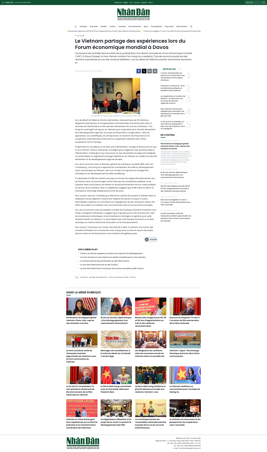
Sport (146, 26)
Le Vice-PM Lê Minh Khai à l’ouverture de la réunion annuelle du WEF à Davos (112, 268)
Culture (112, 26)
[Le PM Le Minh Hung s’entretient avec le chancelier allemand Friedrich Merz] (116, 375)
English (125, 2)
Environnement (134, 26)
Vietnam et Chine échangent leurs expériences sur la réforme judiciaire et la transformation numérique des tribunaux (82, 423)
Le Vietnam (84, 277)
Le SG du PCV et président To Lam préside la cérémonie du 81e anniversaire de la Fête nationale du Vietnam (80, 390)
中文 (131, 2)
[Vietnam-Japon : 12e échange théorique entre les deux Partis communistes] (185, 339)
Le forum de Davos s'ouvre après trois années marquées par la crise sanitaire (112, 257)
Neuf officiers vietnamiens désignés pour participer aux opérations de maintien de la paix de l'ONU (173, 112)
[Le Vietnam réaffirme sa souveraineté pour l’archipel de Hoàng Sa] (185, 375)
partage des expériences (98, 277)
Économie (94, 26)
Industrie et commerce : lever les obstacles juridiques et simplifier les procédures (173, 88)
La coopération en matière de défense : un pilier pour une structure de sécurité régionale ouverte (173, 99)
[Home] (76, 26)
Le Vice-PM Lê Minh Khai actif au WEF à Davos (99, 265)
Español (144, 2)
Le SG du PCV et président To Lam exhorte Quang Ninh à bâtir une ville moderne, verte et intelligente (173, 125)
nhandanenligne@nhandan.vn (190, 448)
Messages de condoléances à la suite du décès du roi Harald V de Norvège (115, 353)
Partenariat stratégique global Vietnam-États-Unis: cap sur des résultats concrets (175, 146)
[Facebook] (138, 71)
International (181, 26)
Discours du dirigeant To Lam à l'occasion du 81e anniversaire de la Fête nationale (175, 202)
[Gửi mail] (149, 71)
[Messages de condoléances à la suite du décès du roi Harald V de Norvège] (116, 339)
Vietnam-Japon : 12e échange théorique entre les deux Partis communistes (184, 353)
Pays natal (169, 26)
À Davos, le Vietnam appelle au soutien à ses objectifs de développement (111, 253)
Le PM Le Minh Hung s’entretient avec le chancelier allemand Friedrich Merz (116, 389)
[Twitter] (144, 71)
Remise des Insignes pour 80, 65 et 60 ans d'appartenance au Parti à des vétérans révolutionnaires (175, 188)
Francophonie (156, 26)
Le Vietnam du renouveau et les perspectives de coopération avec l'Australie (184, 422)
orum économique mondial (119, 277)
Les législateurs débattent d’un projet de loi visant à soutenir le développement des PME (116, 422)
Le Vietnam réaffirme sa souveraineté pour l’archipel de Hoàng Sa (184, 389)
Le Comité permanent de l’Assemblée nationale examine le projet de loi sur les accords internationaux (150, 423)
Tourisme (122, 26)
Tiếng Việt (117, 2)
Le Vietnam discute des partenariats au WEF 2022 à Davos (104, 261)
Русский (137, 2)
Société (104, 26)
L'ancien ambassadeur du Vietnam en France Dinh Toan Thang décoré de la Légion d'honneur (173, 76)
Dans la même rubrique (83, 292)
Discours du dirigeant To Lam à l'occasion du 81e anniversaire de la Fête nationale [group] (174, 31)
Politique (83, 26)
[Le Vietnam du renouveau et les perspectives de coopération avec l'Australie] (185, 408)
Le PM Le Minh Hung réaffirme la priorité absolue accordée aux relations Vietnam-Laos (150, 389)
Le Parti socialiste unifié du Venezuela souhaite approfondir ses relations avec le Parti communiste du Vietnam (176, 217)
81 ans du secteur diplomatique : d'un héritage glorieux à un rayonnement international (174, 175)
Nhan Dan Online (133, 14)
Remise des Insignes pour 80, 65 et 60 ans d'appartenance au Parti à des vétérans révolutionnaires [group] (104, 31)
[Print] (155, 71)
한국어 (151, 2)
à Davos (133, 277)
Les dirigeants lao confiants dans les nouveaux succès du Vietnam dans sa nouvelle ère (149, 353)
